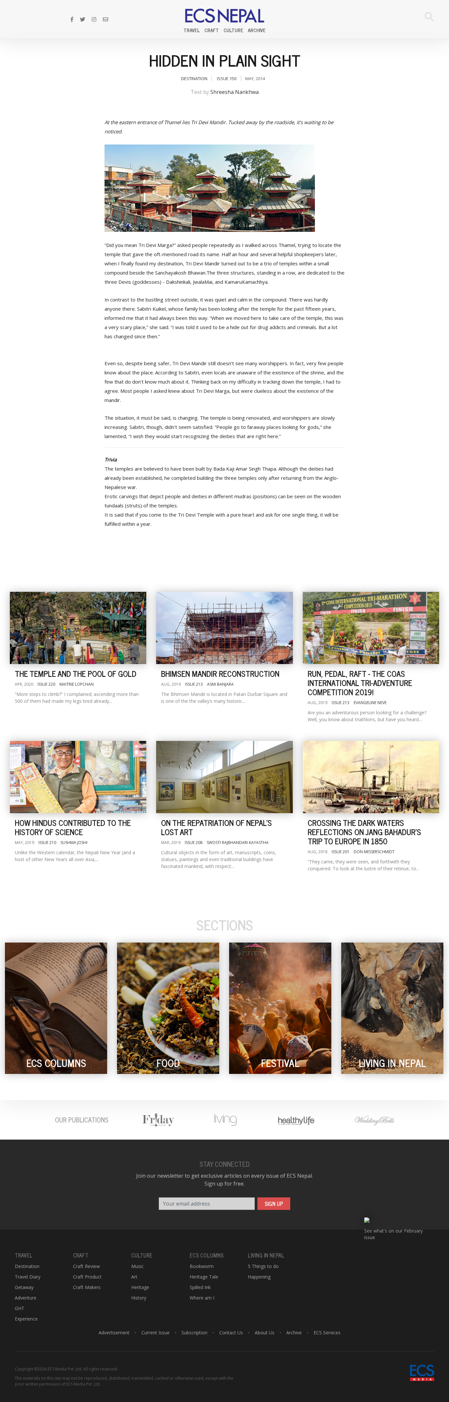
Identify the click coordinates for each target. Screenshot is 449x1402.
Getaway (24, 1287)
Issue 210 (47, 842)
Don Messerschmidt (374, 852)
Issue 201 (340, 852)
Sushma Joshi (73, 842)
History (138, 1298)
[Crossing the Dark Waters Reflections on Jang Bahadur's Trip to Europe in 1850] (371, 777)
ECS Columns (207, 1255)
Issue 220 (46, 684)
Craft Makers (87, 1287)
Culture (233, 30)
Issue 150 (226, 78)
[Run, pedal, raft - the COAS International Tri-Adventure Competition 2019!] (371, 628)
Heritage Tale (204, 1277)
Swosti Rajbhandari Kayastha (238, 842)
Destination (194, 78)
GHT (19, 1308)
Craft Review (86, 1266)
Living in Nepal (266, 1255)
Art (134, 1277)
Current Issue (155, 1332)
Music (137, 1266)
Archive (257, 30)
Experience (26, 1319)
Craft (211, 30)
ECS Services (327, 1332)
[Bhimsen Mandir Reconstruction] (224, 628)
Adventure (25, 1298)
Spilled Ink (200, 1287)
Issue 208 (193, 842)
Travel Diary (27, 1277)
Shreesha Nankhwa (234, 92)
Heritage (140, 1287)
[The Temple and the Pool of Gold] (78, 628)
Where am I (202, 1298)
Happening (259, 1277)
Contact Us (231, 1332)
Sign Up (274, 1203)
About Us (264, 1332)
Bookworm (202, 1266)
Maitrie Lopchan (76, 684)
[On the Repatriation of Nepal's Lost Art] (224, 777)
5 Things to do (263, 1266)
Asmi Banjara (220, 684)
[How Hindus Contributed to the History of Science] (78, 777)
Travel (191, 30)
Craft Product (87, 1277)
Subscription (194, 1332)
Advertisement (114, 1332)
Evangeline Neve (370, 702)
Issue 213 (194, 684)
